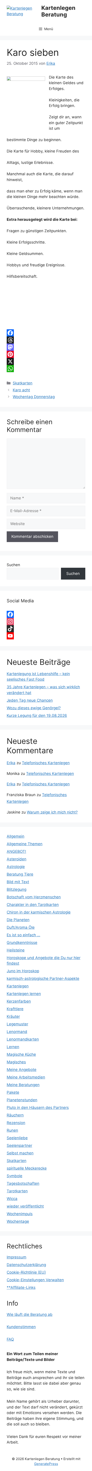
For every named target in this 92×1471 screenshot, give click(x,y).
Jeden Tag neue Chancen (30, 700)
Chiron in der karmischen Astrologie (39, 912)
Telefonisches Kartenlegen (46, 763)
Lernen (13, 1047)
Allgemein (15, 836)
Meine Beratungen (23, 1085)
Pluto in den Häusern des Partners (38, 1107)
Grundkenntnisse (22, 942)
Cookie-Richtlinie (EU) (26, 1272)
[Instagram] (46, 621)
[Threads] (46, 340)
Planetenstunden (22, 1100)
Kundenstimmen (21, 1327)
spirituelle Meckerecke (27, 1168)
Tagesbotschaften (23, 1183)
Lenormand (17, 1031)
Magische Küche (21, 1054)
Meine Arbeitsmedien (26, 1077)
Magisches (16, 1062)
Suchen (13, 565)
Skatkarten (22, 383)
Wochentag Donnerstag (34, 396)
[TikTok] (46, 628)
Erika (11, 763)
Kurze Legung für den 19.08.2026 (37, 715)
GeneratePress (46, 1464)
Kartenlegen (18, 986)
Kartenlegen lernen (24, 993)
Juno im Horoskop (23, 971)
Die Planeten (18, 920)
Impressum (16, 1257)
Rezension (16, 1122)
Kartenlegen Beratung (58, 11)
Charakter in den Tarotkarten (33, 904)
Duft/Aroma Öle (21, 927)
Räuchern (15, 1115)
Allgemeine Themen (24, 844)
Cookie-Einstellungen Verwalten (35, 1280)
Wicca (12, 1198)
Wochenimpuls (20, 1214)
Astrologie (16, 866)
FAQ (10, 1339)
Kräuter (13, 1016)
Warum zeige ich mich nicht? (52, 812)
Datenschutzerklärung (26, 1264)
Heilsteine (16, 950)
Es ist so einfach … (23, 935)
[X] (46, 361)
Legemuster (17, 1024)
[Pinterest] (46, 354)
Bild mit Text (18, 882)
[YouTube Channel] (46, 635)
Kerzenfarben (19, 1001)
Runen (12, 1130)
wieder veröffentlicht (25, 1206)
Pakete (13, 1092)
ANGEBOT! (16, 851)
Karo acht (21, 390)
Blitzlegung (16, 889)
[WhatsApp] (46, 368)
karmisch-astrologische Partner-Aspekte (43, 978)
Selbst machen (20, 1153)
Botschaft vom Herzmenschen (34, 897)
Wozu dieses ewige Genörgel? (34, 708)
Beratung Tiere (20, 874)
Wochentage (18, 1221)
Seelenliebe (17, 1138)
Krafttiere (15, 1009)
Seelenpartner (19, 1145)
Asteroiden (16, 859)
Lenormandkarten (23, 1039)
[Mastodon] (46, 347)
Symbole (14, 1176)
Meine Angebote (21, 1069)
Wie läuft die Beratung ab (29, 1314)
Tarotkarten (17, 1191)
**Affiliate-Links (21, 1287)
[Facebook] (46, 332)
